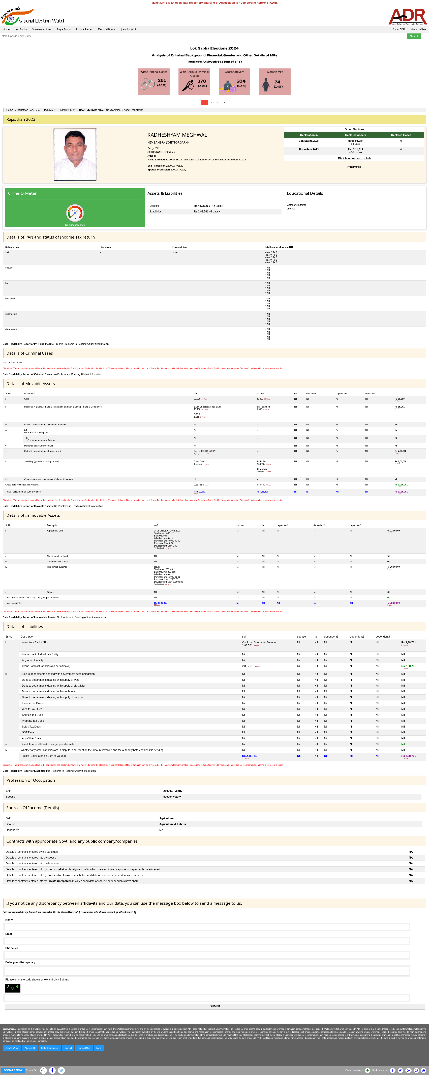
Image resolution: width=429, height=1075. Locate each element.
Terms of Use (84, 1048)
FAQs (98, 1048)
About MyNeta (418, 29)
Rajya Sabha (63, 29)
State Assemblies (41, 29)
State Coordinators (49, 1048)
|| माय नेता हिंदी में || (129, 29)
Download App (354, 1070)
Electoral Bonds (106, 29)
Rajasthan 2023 (25, 109)
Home (6, 29)
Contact (68, 1048)
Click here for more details (354, 158)
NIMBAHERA (67, 109)
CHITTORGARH (47, 109)
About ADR (399, 29)
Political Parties (84, 29)
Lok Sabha (21, 29)
